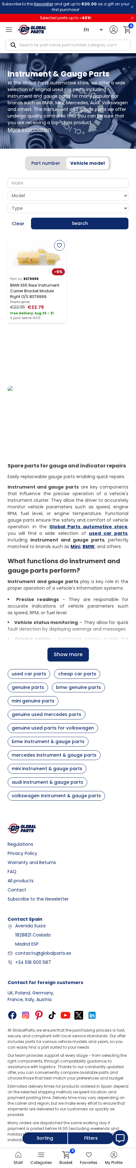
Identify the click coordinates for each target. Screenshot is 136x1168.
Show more (68, 654)
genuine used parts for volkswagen (53, 728)
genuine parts (28, 687)
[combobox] (68, 183)
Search (80, 223)
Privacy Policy (22, 853)
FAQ (12, 871)
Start (18, 1162)
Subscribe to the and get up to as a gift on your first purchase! (65, 6)
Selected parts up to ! (65, 17)
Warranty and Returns (32, 862)
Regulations (20, 844)
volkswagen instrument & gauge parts (56, 796)
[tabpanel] (68, 204)
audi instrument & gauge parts (47, 782)
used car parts (29, 674)
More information (29, 129)
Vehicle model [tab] (87, 163)
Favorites (88, 1162)
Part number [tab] (45, 163)
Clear (18, 223)
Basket (65, 1158)
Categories (41, 1162)
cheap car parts (77, 674)
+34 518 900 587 (33, 962)
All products (21, 881)
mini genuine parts (33, 701)
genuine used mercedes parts (46, 714)
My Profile (113, 1162)
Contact (17, 890)
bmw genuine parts (78, 687)
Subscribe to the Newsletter (38, 899)
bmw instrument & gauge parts (48, 741)
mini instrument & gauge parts (47, 768)
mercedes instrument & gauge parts (54, 755)
